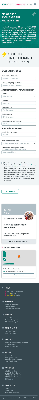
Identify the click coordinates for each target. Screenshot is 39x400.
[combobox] (19, 96)
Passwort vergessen (12, 392)
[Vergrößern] (4, 252)
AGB (14, 165)
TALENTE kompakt (11, 322)
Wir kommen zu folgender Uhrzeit (14, 148)
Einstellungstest (10, 331)
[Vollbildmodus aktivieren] (4, 259)
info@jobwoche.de (11, 371)
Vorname (5, 101)
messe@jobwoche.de (12, 308)
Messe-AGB (32, 398)
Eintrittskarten (10, 307)
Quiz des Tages (10, 333)
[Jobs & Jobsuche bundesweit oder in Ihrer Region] (7, 4)
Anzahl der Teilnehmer (10, 132)
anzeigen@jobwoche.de (13, 360)
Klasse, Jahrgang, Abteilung (12, 83)
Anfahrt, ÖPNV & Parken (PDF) (15, 271)
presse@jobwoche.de (12, 373)
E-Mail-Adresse (7, 114)
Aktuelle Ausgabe (11, 320)
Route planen (19, 275)
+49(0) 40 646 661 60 (13, 375)
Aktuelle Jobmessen (12, 305)
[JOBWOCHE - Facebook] (6, 379)
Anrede (4, 94)
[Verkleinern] (4, 255)
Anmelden (10, 191)
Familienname (7, 107)
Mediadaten (9, 356)
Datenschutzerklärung (28, 165)
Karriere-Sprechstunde (15, 291)
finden (11, 293)
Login (29, 4)
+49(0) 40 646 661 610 (13, 377)
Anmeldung (9, 391)
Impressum (6, 398)
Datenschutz (16, 398)
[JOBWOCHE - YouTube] (10, 379)
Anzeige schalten (11, 358)
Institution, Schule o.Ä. (10, 76)
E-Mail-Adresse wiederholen (11, 121)
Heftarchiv (8, 318)
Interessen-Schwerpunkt (10, 141)
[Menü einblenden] (34, 4)
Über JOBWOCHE (11, 362)
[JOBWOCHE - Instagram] (8, 379)
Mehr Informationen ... (18, 241)
